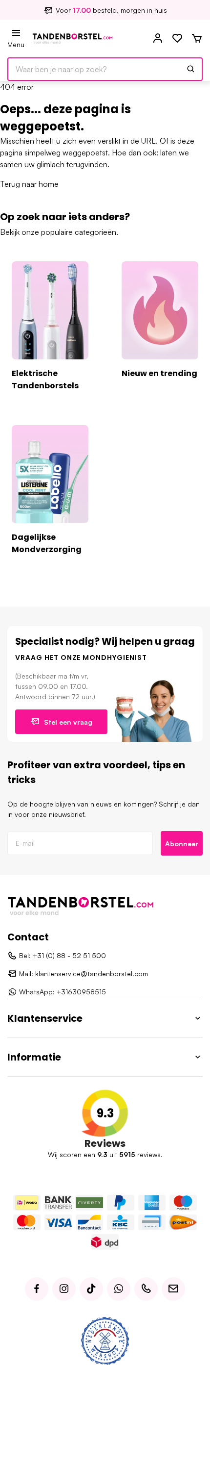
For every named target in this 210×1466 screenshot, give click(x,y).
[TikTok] (91, 1289)
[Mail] (173, 1289)
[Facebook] (36, 1289)
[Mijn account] (158, 39)
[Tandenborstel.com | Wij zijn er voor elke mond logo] (72, 38)
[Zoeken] (191, 69)
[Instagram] (64, 1289)
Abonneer (181, 843)
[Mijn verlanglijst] (177, 39)
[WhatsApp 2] (118, 1289)
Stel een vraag (68, 722)
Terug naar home (29, 184)
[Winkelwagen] (197, 39)
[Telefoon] (146, 1289)
